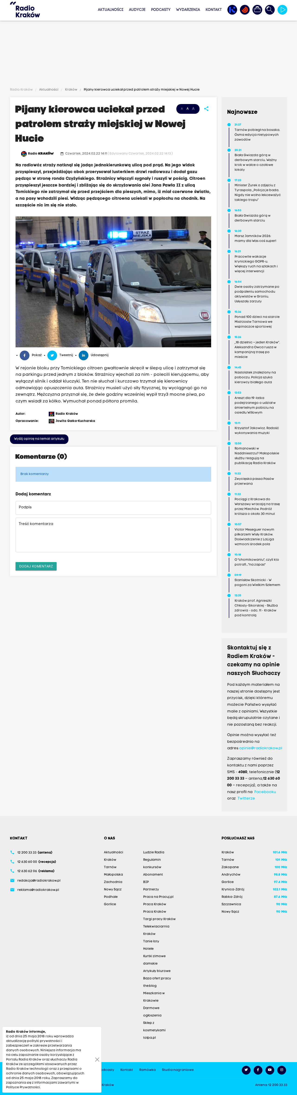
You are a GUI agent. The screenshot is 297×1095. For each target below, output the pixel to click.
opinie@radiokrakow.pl (260, 748)
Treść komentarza (36, 524)
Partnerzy (151, 889)
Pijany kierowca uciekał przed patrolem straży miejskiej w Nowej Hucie (141, 90)
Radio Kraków (21, 90)
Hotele (148, 949)
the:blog (150, 986)
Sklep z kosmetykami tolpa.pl (154, 1030)
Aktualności (110, 10)
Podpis (25, 507)
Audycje (137, 10)
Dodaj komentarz (36, 566)
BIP (146, 882)
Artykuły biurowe (157, 971)
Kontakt (214, 10)
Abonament (153, 875)
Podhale (111, 897)
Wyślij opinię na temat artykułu (39, 439)
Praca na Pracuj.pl (158, 897)
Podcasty (161, 10)
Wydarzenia (188, 10)
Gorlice (110, 904)
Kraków (71, 90)
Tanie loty (151, 941)
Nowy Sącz (113, 889)
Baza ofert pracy (157, 978)
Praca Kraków (154, 904)
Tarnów (110, 867)
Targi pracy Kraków (159, 919)
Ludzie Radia (153, 852)
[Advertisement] (148, 54)
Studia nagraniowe (178, 1070)
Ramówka (147, 1070)
